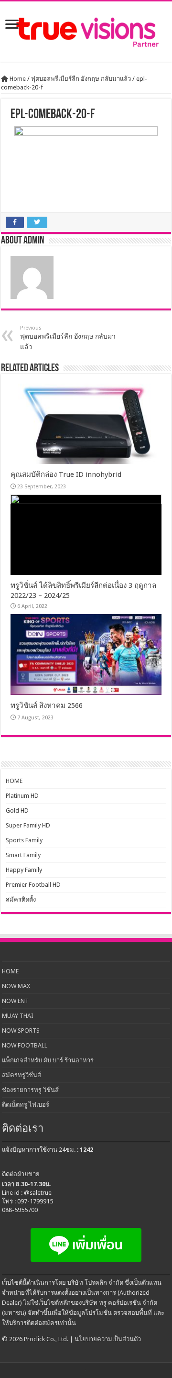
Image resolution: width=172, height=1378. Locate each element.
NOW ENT (15, 1000)
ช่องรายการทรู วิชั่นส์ (30, 1089)
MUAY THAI (17, 1015)
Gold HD (17, 810)
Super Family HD (28, 825)
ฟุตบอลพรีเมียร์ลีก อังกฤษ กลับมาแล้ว (81, 78)
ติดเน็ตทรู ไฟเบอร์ (25, 1104)
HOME (14, 780)
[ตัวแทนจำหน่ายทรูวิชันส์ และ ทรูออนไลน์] (86, 31)
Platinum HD (22, 795)
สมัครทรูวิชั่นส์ (21, 1075)
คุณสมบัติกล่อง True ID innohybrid (66, 474)
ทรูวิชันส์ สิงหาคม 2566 (47, 705)
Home (17, 78)
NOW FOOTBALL (24, 1045)
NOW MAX (16, 986)
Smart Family (23, 855)
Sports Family (24, 840)
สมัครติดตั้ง (21, 899)
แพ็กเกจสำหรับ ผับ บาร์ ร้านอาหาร (48, 1060)
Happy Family (24, 869)
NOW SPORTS (21, 1030)
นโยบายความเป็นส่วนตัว (108, 1339)
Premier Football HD (33, 884)
